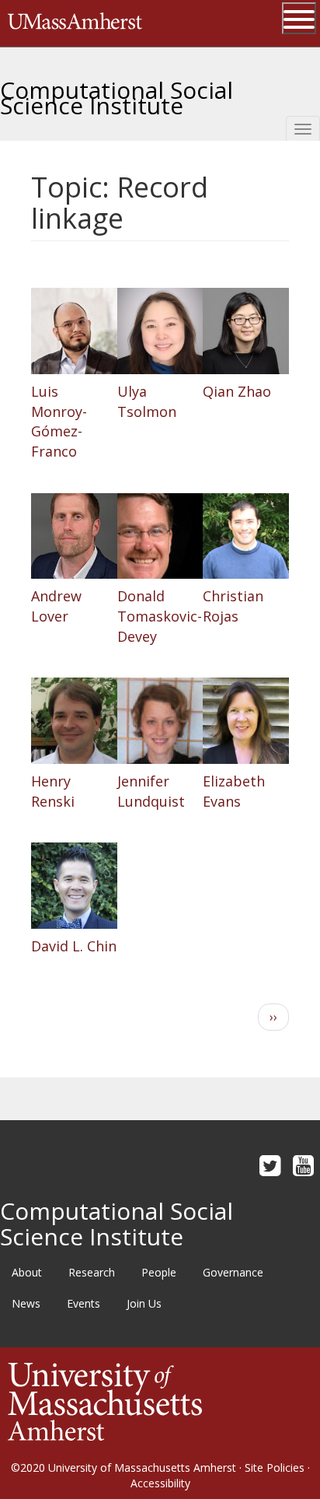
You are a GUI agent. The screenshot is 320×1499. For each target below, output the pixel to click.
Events (83, 1303)
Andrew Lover (56, 606)
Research (91, 1272)
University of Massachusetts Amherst (142, 1467)
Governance (233, 1272)
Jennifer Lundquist (151, 791)
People (158, 1272)
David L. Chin (74, 946)
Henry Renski (53, 791)
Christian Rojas (233, 606)
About (27, 1272)
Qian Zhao (237, 391)
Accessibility (160, 1483)
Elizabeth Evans (234, 791)
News (26, 1303)
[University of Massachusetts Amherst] (105, 1400)
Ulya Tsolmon (146, 401)
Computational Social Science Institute (116, 92)
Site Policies (274, 1467)
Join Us (144, 1303)
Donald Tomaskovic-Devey (159, 616)
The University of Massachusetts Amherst (75, 23)
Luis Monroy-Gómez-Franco (59, 421)
